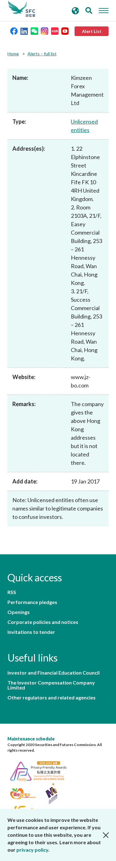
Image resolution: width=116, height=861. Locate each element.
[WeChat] (34, 31)
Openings (18, 612)
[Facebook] (14, 31)
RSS (11, 592)
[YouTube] (65, 31)
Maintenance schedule (31, 738)
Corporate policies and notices (42, 622)
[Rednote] (54, 31)
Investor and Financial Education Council (53, 672)
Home (13, 53)
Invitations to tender (31, 632)
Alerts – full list (42, 53)
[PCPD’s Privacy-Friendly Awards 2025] (41, 770)
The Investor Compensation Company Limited (51, 685)
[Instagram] (44, 31)
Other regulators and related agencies (51, 697)
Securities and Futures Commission (21, 9)
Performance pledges (32, 602)
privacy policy (32, 850)
